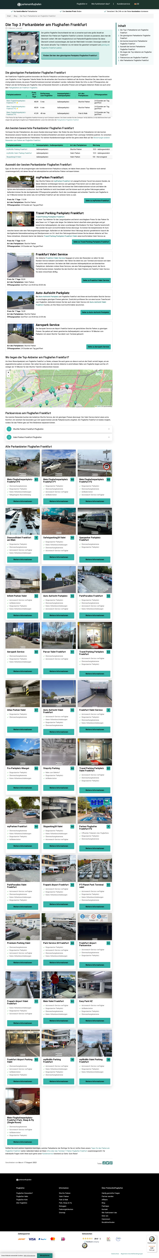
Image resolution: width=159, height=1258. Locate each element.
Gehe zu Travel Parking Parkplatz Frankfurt (91, 242)
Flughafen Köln (22, 1200)
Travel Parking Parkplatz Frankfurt (60, 213)
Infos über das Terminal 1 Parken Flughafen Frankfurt (67, 1151)
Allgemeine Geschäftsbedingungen (132, 1254)
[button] (26, 94)
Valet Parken (64, 1196)
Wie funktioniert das (109, 1213)
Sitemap (62, 1213)
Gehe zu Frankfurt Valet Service (96, 280)
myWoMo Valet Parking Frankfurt (19, 153)
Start (9, 16)
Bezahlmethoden (108, 1222)
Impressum (106, 1219)
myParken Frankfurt (49, 177)
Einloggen (62, 1206)
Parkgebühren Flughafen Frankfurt (68, 120)
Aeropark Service (47, 325)
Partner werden (107, 1196)
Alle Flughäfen (21, 1203)
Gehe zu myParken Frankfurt (97, 201)
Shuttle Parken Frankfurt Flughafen (26, 429)
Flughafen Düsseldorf (24, 1193)
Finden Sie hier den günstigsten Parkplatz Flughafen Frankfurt (70, 55)
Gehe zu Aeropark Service (98, 347)
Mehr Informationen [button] (29, 1255)
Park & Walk (63, 1200)
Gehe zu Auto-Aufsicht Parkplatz (95, 312)
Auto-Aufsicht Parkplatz (52, 293)
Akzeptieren (44, 1255)
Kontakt (105, 1209)
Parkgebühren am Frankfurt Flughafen (23, 88)
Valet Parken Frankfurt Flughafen (25, 437)
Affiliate (105, 1200)
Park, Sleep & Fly (65, 1203)
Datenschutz (115, 1254)
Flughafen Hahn (22, 1196)
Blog (15, 16)
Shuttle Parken (64, 1193)
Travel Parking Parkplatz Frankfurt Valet (60, 236)
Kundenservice (123, 4)
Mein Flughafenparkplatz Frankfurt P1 (15, 102)
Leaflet (99, 406)
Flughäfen (81, 4)
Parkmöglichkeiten (66, 1209)
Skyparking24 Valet (13, 157)
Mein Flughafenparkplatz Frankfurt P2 (15, 108)
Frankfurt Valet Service (52, 254)
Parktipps (105, 1206)
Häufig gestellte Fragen (111, 1193)
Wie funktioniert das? (100, 4)
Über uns (105, 1216)
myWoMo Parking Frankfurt (16, 149)
